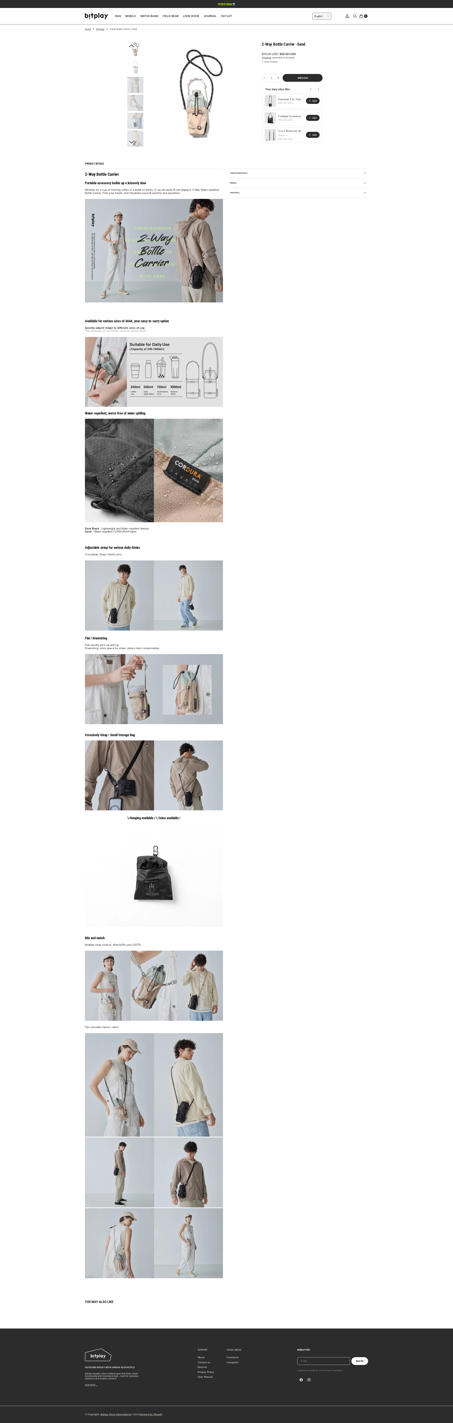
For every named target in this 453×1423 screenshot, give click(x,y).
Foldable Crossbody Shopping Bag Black (291, 116)
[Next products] (319, 89)
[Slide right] (131, 142)
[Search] (355, 16)
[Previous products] (311, 89)
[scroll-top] (447, 1417)
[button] (347, 16)
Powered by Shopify (150, 1414)
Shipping (266, 57)
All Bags (100, 29)
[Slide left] (131, 45)
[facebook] (301, 1380)
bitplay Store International (116, 1414)
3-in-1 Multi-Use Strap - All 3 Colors (291, 131)
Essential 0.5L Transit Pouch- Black (291, 99)
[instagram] (309, 1380)
